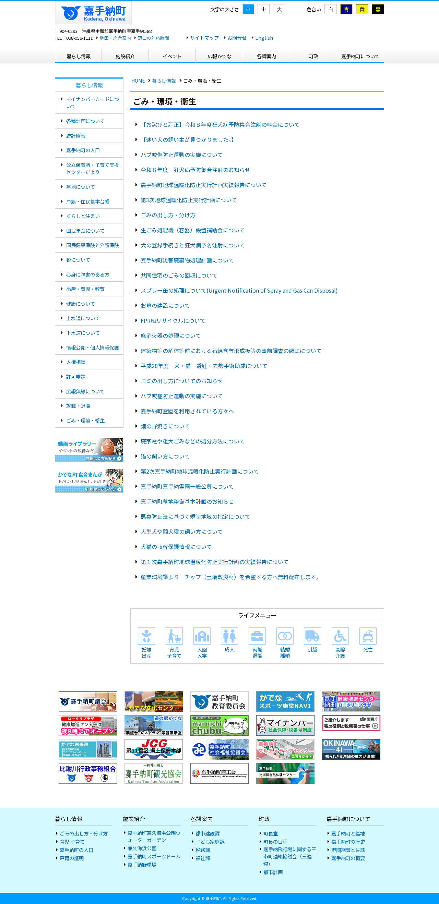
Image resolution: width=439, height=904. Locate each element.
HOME (138, 80)
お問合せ (237, 37)
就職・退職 (78, 405)
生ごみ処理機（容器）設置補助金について (193, 230)
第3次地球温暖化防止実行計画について (189, 200)
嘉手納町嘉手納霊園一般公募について (187, 486)
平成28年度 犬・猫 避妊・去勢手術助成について (204, 366)
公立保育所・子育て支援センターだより (92, 168)
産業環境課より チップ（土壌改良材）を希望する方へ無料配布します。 (231, 577)
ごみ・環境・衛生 (85, 420)
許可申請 (75, 376)
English (264, 37)
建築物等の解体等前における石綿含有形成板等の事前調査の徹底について (231, 350)
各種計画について (85, 120)
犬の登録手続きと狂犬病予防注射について (193, 245)
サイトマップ (204, 37)
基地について (80, 186)
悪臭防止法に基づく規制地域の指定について (195, 516)
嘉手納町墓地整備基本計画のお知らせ (187, 501)
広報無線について (85, 391)
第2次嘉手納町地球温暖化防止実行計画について (200, 471)
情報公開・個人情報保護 (92, 347)
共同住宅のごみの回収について (179, 275)
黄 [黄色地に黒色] (362, 9)
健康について (80, 303)
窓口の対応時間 (153, 38)
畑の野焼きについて (165, 426)
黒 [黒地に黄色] (378, 9)
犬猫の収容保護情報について (176, 546)
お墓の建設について (165, 305)
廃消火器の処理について (171, 335)
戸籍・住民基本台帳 (87, 201)
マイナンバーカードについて (92, 102)
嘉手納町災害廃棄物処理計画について (187, 260)
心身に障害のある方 (87, 274)
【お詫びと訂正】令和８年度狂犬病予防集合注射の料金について (220, 124)
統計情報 (75, 135)
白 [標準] (330, 9)
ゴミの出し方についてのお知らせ (182, 381)
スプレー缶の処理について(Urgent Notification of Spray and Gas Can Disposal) (239, 290)
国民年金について (85, 230)
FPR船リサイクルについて (173, 320)
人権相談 (75, 361)
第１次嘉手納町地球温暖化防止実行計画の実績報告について (215, 562)
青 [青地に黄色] (346, 9)
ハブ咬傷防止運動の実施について (182, 154)
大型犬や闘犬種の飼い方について (182, 531)
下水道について (83, 332)
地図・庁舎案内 (115, 38)
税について (78, 259)
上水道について (83, 317)
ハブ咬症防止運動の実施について (182, 396)
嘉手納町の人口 (83, 150)
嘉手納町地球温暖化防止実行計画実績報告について (204, 185)
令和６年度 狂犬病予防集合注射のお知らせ (195, 170)
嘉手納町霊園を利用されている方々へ (187, 411)
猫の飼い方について (165, 456)
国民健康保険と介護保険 (92, 244)
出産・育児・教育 (85, 288)
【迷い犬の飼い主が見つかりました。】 (189, 139)
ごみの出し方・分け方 (168, 215)
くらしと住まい (83, 215)
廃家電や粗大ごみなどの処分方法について (193, 441)
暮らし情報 (164, 80)
